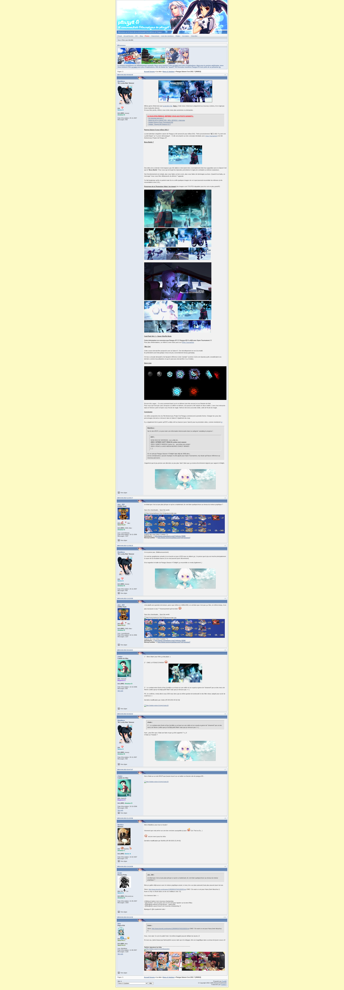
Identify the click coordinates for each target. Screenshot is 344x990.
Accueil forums (128, 36)
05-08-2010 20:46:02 (126, 714)
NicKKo (120, 825)
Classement (155, 36)
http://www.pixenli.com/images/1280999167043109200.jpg (167, 889)
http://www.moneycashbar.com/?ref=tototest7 (174, 537)
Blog (141, 36)
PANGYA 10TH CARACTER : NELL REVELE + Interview (166, 120)
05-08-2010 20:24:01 (126, 650)
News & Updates (168, 71)
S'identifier (194, 36)
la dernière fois (167, 106)
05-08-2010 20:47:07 (126, 769)
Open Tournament (211, 136)
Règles (178, 36)
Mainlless (121, 81)
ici (220, 67)
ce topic (175, 65)
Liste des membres (167, 36)
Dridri (120, 873)
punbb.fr (223, 984)
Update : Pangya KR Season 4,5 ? (159, 124)
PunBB (224, 981)
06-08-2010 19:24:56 (126, 866)
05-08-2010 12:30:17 (126, 498)
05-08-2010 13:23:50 (126, 598)
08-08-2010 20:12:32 (126, 917)
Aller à (120, 981)
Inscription (185, 36)
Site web (120, 691)
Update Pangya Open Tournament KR (160, 122)
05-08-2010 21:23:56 (126, 818)
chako (120, 657)
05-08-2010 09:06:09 (126, 75)
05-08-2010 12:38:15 (126, 545)
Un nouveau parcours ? (156, 118)
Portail (120, 36)
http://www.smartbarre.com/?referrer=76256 (170, 536)
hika (119, 924)
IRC (136, 36)
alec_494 (121, 504)
